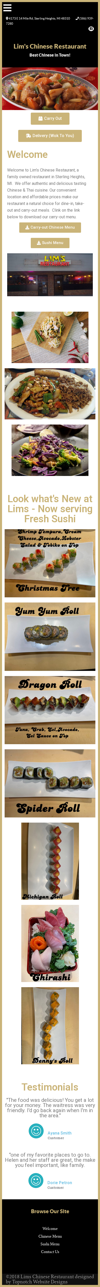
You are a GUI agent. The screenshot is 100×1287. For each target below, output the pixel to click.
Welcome (50, 1228)
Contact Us (50, 1251)
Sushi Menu (50, 1244)
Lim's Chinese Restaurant (50, 46)
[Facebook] (90, 28)
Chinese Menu (50, 1236)
